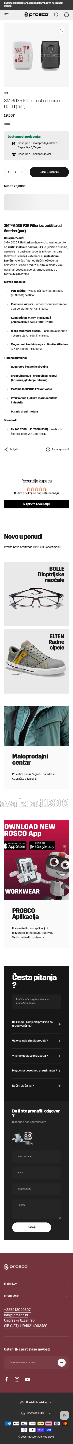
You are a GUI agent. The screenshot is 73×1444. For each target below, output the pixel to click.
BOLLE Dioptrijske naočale (51, 575)
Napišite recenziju (36, 504)
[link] (19, 1321)
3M (6, 93)
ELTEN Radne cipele (56, 642)
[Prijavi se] (62, 1363)
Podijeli (14, 449)
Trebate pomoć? (60, 449)
